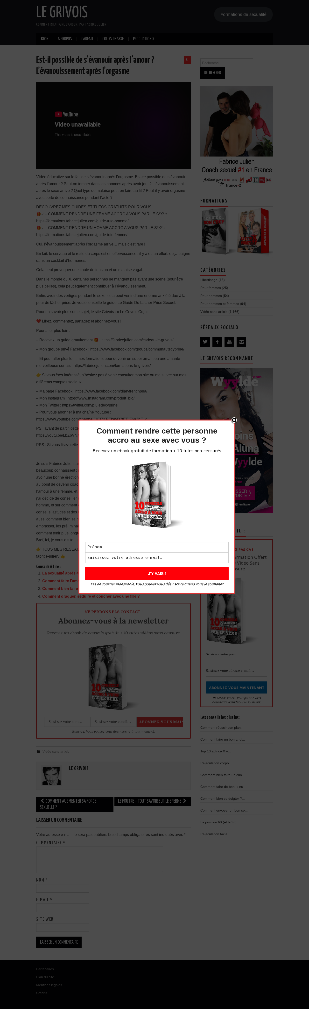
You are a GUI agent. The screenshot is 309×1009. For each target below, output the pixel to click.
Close (234, 420)
